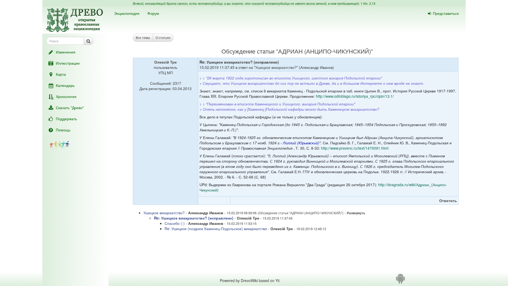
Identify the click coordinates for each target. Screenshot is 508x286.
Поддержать (66, 118)
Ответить (448, 200)
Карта (61, 74)
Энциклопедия (126, 13)
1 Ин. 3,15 (368, 3)
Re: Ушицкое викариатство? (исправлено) (193, 218)
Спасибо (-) (175, 223)
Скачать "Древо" (70, 107)
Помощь (63, 129)
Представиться (446, 13)
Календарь (65, 85)
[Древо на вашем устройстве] (400, 280)
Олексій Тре (165, 62)
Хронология (66, 96)
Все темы (143, 37)
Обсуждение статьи (247, 51)
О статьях (163, 37)
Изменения (65, 52)
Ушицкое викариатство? (276, 67)
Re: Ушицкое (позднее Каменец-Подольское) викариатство (216, 228)
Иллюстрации (68, 63)
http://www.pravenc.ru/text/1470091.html (354, 148)
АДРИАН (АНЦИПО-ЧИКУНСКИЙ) (324, 51)
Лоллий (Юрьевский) (301, 142)
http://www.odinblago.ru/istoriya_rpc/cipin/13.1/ (355, 96)
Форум (153, 13)
